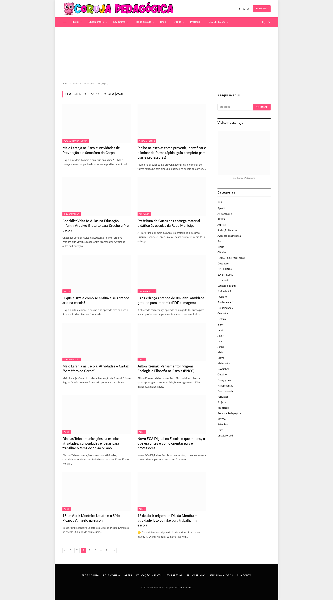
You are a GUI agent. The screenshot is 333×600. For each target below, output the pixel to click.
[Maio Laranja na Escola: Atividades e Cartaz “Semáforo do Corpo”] (96, 342)
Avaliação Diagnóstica (229, 236)
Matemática (223, 363)
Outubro (222, 375)
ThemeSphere (184, 588)
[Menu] (65, 22)
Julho (220, 341)
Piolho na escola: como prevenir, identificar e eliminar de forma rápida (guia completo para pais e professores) (172, 152)
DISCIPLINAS (224, 269)
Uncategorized (147, 291)
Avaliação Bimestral (227, 230)
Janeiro (221, 330)
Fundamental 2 (225, 308)
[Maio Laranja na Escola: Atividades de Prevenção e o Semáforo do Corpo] (96, 123)
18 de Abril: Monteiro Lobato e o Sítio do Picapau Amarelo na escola (93, 518)
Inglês (220, 325)
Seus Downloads (221, 576)
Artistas (221, 225)
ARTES (67, 291)
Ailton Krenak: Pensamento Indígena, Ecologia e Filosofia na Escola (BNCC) (166, 369)
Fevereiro (222, 297)
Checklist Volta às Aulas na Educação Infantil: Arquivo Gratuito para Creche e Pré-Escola (96, 225)
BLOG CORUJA (90, 576)
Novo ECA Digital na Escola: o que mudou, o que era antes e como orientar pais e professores (171, 443)
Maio (220, 352)
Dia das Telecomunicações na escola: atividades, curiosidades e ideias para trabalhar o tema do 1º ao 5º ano (90, 443)
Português (222, 397)
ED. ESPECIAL (217, 22)
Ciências (221, 252)
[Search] (264, 22)
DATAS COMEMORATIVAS (75, 141)
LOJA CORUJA (111, 576)
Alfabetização (71, 214)
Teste (220, 430)
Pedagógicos (224, 380)
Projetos (195, 22)
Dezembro (144, 214)
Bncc (163, 22)
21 (107, 550)
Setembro (222, 424)
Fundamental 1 (96, 22)
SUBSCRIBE (262, 9)
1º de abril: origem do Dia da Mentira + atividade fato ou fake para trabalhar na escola (167, 520)
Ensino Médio (224, 291)
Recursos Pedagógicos (229, 413)
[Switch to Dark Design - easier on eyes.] (269, 22)
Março (220, 358)
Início (75, 22)
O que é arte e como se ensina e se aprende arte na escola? (95, 301)
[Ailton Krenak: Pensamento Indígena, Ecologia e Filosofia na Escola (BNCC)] (172, 342)
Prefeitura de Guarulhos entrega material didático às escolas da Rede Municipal (169, 223)
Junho (220, 347)
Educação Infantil (226, 286)
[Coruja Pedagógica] (118, 8)
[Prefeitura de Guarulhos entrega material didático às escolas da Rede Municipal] (172, 196)
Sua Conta (244, 576)
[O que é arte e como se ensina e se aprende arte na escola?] (96, 274)
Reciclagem (223, 408)
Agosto (221, 208)
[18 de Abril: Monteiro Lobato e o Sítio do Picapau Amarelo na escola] (96, 491)
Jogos (177, 22)
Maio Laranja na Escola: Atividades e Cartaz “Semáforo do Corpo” (95, 369)
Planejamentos (225, 386)
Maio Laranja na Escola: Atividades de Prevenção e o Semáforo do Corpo (91, 150)
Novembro (223, 369)
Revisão (221, 419)
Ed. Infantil (119, 22)
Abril (142, 359)
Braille (220, 247)
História (221, 319)
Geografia (222, 313)
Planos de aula (142, 22)
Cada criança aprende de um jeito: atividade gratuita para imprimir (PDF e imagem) (171, 301)
